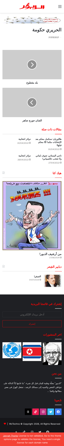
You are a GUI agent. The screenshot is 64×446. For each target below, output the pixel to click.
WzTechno (14, 424)
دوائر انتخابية (25, 139)
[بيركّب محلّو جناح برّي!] (52, 353)
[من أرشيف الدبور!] (32, 215)
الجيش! (37, 276)
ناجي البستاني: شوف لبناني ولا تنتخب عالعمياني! (49, 157)
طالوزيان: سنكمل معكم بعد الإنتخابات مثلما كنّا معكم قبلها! (48, 142)
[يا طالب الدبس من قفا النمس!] (11, 350)
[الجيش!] (52, 281)
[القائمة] (60, 7)
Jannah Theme (10, 435)
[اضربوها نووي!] (32, 351)
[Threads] (28, 411)
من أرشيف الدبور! (50, 254)
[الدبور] (32, 6)
